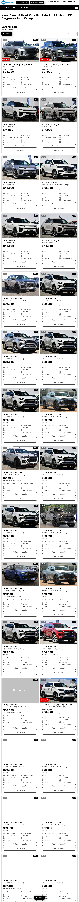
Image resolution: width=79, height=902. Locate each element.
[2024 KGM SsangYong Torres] (20, 50)
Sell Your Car (22, 2)
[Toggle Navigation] (76, 7)
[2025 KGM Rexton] (59, 167)
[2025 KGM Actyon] (20, 110)
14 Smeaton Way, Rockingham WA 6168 (62, 2)
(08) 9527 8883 (37, 2)
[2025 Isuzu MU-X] (59, 284)
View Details (20, 92)
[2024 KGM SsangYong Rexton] (59, 690)
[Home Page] (7, 2)
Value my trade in (20, 88)
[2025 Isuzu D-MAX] (20, 284)
